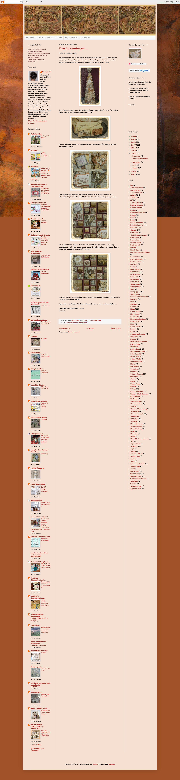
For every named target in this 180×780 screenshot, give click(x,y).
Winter (133, 484)
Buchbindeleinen (136, 225)
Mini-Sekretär (135, 354)
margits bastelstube (39, 320)
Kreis (132, 324)
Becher (133, 210)
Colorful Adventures (39, 401)
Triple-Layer (135, 466)
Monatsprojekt (136, 361)
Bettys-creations (37, 369)
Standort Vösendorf (45, 539)
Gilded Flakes (135, 287)
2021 (133, 136)
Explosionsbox (136, 259)
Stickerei (133, 434)
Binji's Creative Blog (39, 708)
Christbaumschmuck (138, 235)
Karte (132, 309)
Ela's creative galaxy (39, 417)
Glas (132, 289)
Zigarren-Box (135, 489)
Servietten (134, 416)
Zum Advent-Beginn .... (73, 48)
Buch (132, 220)
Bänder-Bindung (136, 205)
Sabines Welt (36, 745)
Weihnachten (82, 322)
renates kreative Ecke (39, 553)
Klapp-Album (135, 312)
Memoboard (135, 344)
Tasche (133, 451)
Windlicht (134, 481)
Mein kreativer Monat (138, 341)
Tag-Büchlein (135, 444)
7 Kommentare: (96, 320)
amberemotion (36, 500)
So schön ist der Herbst (45, 323)
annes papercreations (39, 517)
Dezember (136, 156)
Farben (133, 267)
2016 (133, 148)
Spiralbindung (136, 426)
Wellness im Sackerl (138, 479)
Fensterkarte (135, 272)
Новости (43, 652)
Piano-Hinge (135, 384)
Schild (133, 406)
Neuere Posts (64, 328)
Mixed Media (135, 356)
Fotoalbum (134, 279)
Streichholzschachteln (139, 439)
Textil (132, 461)
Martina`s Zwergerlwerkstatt (38, 597)
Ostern (133, 379)
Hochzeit (134, 299)
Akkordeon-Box (136, 193)
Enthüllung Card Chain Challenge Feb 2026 (45, 190)
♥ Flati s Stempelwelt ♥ (40, 269)
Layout (133, 329)
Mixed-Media (135, 359)
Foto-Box (134, 277)
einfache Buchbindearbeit (140, 252)
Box (131, 217)
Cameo (133, 230)
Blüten (133, 215)
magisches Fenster (137, 334)
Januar (135, 168)
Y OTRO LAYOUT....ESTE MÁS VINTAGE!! (45, 733)
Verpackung (135, 474)
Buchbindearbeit (136, 222)
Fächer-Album (136, 262)
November (136, 162)
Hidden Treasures (37, 468)
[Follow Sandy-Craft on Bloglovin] (139, 72)
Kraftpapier (134, 321)
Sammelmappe (136, 401)
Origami (133, 371)
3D (131, 185)
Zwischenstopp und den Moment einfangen (45, 629)
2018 (133, 142)
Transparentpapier (137, 464)
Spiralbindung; (136, 429)
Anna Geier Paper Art (39, 651)
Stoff (132, 436)
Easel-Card (134, 250)
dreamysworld (36, 692)
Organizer (134, 369)
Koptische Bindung (138, 319)
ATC (132, 200)
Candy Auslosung (44, 272)
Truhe (132, 469)
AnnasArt (34, 150)
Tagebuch (134, 446)
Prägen (133, 389)
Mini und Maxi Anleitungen (36, 252)
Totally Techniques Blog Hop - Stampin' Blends (45, 240)
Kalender (133, 304)
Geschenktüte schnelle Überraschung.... (45, 584)
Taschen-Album (136, 454)
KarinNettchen (36, 134)
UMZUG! (34, 687)
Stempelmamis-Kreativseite (37, 615)
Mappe (133, 339)
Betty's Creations (44, 371)
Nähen (132, 364)
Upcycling (134, 471)
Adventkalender (71, 322)
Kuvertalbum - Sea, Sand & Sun (45, 712)
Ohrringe (44, 419)
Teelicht (133, 459)
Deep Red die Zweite (38, 645)
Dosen (133, 247)
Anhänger (134, 198)
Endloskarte (135, 257)
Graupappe (134, 292)
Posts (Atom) (73, 332)
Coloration (134, 237)
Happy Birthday (44, 221)
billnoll (95, 764)
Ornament (134, 376)
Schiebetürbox (136, 404)
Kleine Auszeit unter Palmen (45, 154)
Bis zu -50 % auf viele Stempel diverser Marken (45, 439)
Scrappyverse (36, 667)
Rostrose (34, 166)
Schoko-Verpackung (138, 409)
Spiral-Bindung (136, 424)
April (134, 165)
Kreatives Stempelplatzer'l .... (38, 579)
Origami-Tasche (136, 374)
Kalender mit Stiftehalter (45, 256)
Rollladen (134, 399)
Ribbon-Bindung (136, 391)
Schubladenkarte (137, 414)
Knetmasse (134, 314)
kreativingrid (35, 352)
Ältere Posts (115, 328)
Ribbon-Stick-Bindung (139, 394)
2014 (133, 153)
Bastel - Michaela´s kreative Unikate (39, 185)
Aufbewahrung (136, 203)
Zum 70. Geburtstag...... (45, 356)
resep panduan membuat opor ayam (45, 602)
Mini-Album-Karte (137, 351)
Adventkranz (135, 190)
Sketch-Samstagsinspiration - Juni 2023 (45, 207)
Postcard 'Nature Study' (44, 405)
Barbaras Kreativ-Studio (40, 235)
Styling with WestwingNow (45, 504)
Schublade (134, 411)
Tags (132, 449)
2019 (133, 139)
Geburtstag (135, 284)
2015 (133, 151)
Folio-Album (135, 274)
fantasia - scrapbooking (40, 536)
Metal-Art (134, 346)
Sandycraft (46, 72)
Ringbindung (135, 396)
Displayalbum (135, 242)
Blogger (112, 764)
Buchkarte (134, 227)
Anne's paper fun (37, 219)
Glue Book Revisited (44, 388)
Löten (132, 331)
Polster (133, 386)
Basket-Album (136, 207)
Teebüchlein (135, 456)
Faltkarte (133, 264)
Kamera (133, 306)
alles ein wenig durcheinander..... (36, 555)
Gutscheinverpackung (139, 296)
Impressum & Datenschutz (77, 38)
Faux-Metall (135, 269)
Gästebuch (134, 282)
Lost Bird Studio (37, 385)
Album (133, 195)
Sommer (133, 421)
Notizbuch (134, 366)
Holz (132, 301)
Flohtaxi (34, 336)
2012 (133, 174)
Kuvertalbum (135, 326)
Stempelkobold (37, 434)
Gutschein (134, 294)
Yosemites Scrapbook (39, 562)
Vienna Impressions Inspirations (38, 642)
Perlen (132, 381)
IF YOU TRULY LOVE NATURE (44, 488)
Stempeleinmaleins (38, 203)
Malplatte (134, 336)
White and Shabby (38, 484)
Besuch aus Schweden (45, 695)
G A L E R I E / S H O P (50, 38)
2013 (133, 171)
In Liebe (44, 338)
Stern (132, 431)
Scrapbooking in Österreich (37, 749)
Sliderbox (134, 419)
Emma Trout (35, 286)
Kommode (134, 317)
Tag (131, 441)
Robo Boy (44, 454)
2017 (133, 145)
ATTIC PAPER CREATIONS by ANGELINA (37, 726)
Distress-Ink (135, 245)
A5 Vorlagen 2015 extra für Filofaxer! (45, 565)
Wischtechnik (135, 486)
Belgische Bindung (137, 212)
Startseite (31, 38)
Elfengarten (35, 625)
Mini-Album (135, 349)
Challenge (134, 232)
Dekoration (134, 240)
